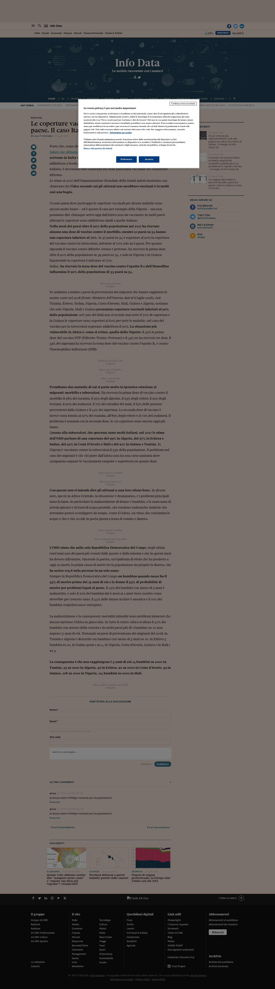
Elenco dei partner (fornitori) (98, 148)
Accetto (149, 159)
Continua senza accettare (183, 103)
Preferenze (126, 159)
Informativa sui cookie (121, 132)
